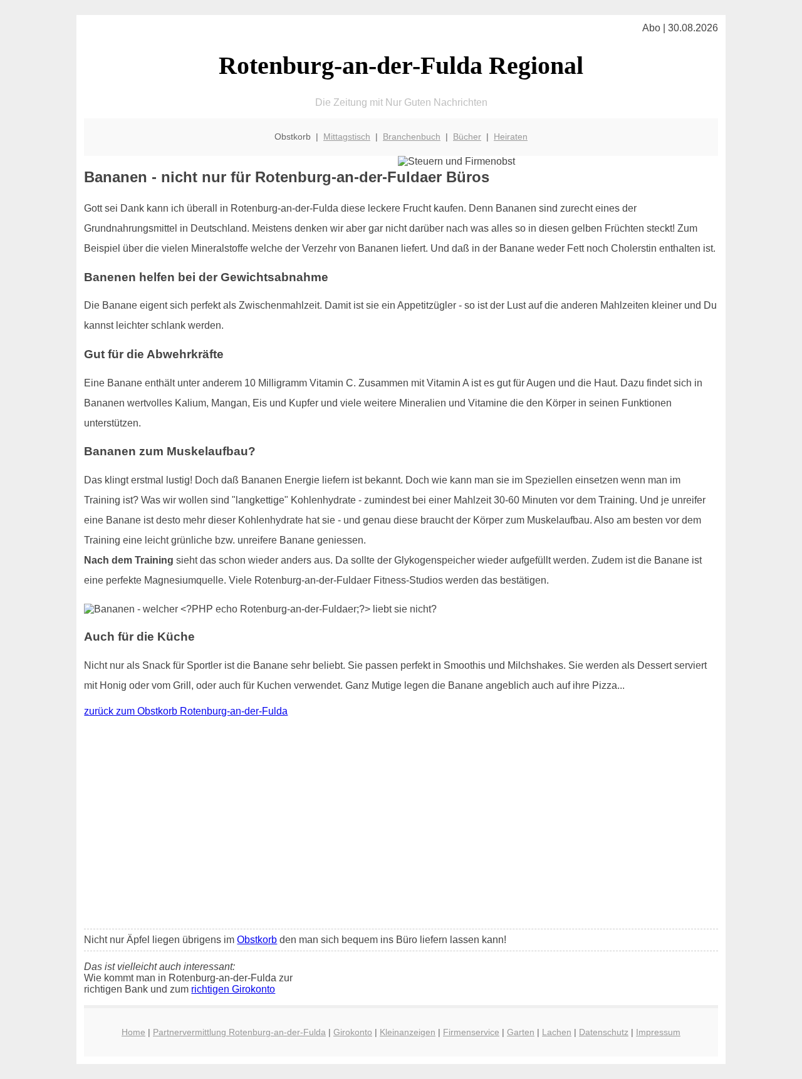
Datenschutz (603, 1032)
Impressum (658, 1032)
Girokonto (352, 1032)
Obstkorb (257, 939)
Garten (520, 1032)
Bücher (467, 137)
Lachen (556, 1032)
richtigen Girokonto (233, 989)
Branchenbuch (411, 137)
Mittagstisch (346, 137)
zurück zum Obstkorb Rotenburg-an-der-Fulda (186, 711)
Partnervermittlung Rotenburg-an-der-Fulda (239, 1032)
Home (133, 1032)
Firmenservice (471, 1032)
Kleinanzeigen (407, 1032)
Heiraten (511, 137)
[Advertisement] (401, 826)
